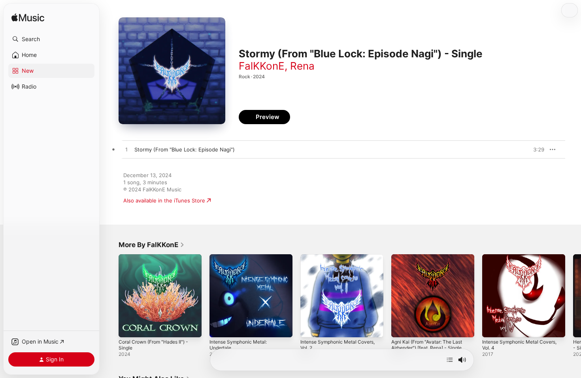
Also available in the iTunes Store (164, 200)
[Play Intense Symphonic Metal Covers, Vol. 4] (492, 327)
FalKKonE (262, 66)
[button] (51, 39)
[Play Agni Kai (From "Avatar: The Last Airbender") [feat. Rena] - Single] (401, 327)
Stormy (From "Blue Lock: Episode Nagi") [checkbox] (184, 149)
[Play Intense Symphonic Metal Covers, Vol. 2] (310, 327)
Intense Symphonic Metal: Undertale (241, 260)
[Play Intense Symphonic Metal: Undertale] (219, 327)
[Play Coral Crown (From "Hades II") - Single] (128, 327)
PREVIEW (535, 149)
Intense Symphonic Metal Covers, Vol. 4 (523, 260)
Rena (302, 66)
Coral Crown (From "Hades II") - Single (157, 260)
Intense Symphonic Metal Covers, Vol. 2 (341, 260)
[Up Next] (450, 359)
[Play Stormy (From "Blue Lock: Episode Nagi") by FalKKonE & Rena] (126, 149)
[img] (27, 18)
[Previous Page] (110, 295)
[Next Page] (573, 295)
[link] (152, 244)
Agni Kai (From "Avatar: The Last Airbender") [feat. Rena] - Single (431, 260)
